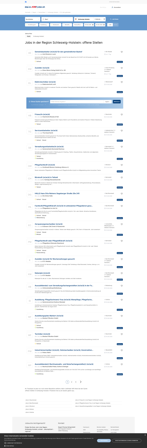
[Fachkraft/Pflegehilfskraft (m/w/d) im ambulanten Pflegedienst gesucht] (29, 207)
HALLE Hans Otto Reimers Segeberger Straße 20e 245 (57, 194)
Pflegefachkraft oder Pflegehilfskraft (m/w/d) (53, 241)
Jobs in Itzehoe (29, 412)
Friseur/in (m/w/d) (42, 115)
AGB (84, 430)
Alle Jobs (37, 54)
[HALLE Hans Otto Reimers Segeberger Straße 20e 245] (29, 195)
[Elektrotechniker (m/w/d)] (29, 83)
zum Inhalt (113, 432)
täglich (107, 102)
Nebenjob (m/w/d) (42, 273)
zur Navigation (115, 430)
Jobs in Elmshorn (30, 406)
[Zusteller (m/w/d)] (29, 69)
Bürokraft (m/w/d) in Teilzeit (46, 178)
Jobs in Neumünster (30, 400)
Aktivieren (117, 101)
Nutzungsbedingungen (72, 105)
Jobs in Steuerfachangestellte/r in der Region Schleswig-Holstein (93, 406)
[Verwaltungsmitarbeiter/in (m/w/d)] (29, 148)
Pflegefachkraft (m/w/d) (45, 165)
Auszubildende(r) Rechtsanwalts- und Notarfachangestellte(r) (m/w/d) (64, 364)
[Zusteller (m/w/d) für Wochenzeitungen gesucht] (29, 260)
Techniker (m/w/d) (42, 334)
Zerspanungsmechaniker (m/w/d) (49, 224)
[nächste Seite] (80, 382)
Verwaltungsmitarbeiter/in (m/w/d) (49, 147)
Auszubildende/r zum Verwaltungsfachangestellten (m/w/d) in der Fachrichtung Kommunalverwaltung (77, 286)
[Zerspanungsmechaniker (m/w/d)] (29, 226)
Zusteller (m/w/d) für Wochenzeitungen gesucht (55, 259)
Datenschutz (86, 432)
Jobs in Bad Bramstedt (31, 403)
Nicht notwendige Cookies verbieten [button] (126, 440)
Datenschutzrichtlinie (62, 105)
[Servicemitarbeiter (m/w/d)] (29, 132)
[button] (104, 19)
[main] (73, 214)
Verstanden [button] (104, 440)
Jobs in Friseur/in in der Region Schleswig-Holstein (89, 400)
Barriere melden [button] (101, 427)
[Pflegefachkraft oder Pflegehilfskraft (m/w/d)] (29, 242)
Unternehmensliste (114, 1)
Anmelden (117, 7)
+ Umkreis (97, 19)
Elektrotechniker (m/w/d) (45, 82)
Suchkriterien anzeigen (37, 105)
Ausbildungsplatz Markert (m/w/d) (49, 316)
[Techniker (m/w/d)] (29, 335)
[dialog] (73, 440)
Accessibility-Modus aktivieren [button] (102, 430)
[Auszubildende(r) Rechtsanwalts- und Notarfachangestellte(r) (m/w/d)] (29, 366)
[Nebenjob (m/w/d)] (29, 275)
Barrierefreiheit (115, 427)
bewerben (119, 62)
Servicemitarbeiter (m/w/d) (46, 131)
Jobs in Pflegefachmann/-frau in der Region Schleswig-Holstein (92, 403)
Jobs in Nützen (29, 409)
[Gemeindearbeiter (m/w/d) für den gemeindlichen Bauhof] (29, 53)
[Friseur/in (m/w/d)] (29, 116)
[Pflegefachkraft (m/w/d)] (29, 166)
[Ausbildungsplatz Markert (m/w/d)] (29, 317)
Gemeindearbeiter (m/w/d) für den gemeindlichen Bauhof (58, 52)
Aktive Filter (28, 33)
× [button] (145, 435)
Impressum (86, 427)
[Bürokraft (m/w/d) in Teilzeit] (29, 179)
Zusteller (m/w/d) (42, 68)
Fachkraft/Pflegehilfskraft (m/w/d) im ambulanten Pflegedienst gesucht (64, 206)
